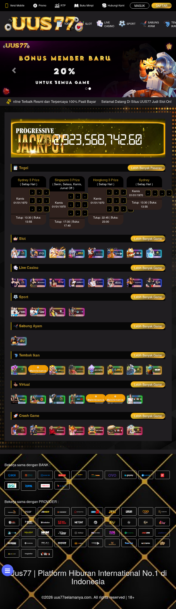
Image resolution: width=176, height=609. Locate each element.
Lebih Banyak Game (148, 238)
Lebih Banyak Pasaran (146, 168)
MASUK (139, 5)
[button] (13, 69)
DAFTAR (161, 5)
